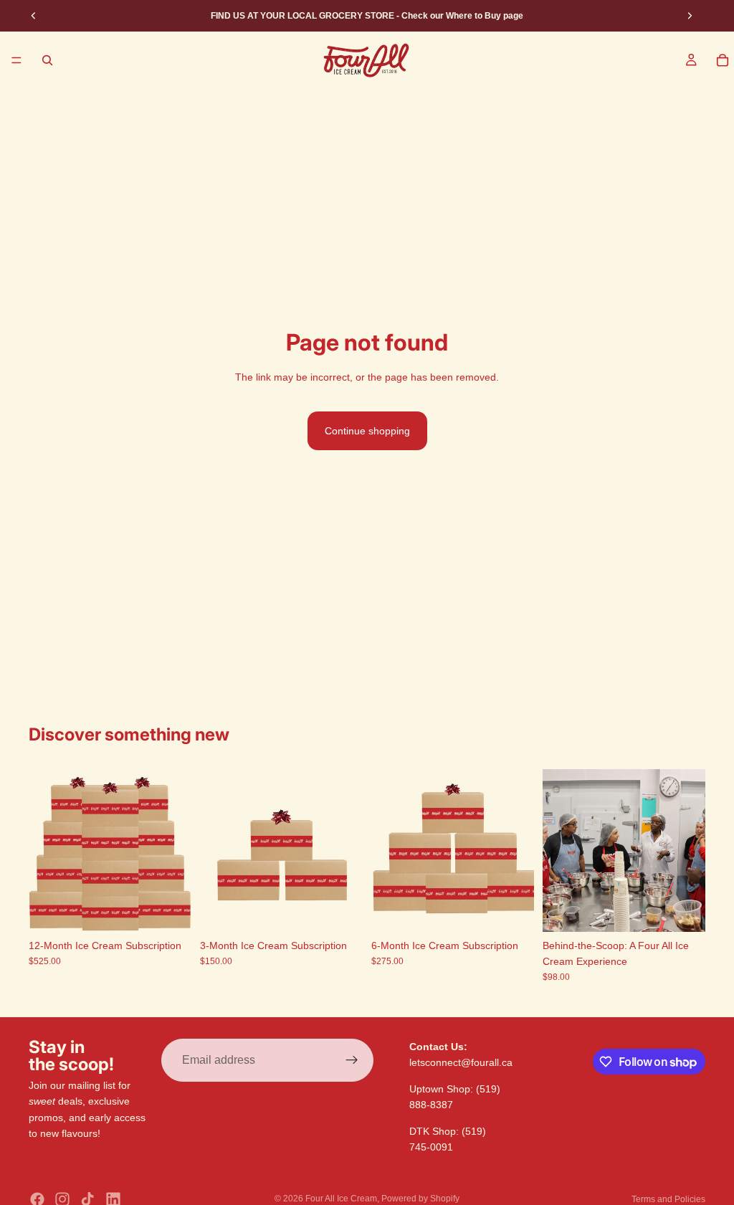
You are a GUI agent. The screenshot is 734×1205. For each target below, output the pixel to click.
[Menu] (16, 60)
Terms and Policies (668, 1199)
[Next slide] (689, 16)
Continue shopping (367, 431)
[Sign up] (352, 1060)
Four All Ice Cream (341, 1199)
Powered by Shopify (420, 1199)
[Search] (47, 60)
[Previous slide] (33, 16)
